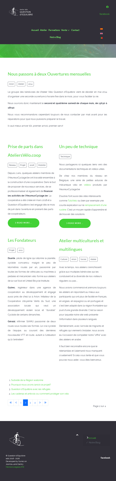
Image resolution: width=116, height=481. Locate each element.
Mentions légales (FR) (15, 467)
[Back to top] (77, 434)
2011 (21, 250)
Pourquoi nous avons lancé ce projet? (31, 384)
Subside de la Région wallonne (27, 380)
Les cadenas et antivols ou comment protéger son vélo (40, 393)
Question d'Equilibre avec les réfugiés (30, 389)
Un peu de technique (78, 146)
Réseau (12, 165)
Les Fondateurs (22, 240)
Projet (22, 165)
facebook (105, 457)
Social (83, 259)
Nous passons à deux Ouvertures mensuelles (49, 74)
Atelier (21, 84)
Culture (63, 259)
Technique (65, 156)
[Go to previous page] (16, 402)
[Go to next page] (39, 402)
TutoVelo (72, 200)
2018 (32, 165)
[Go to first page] (11, 402)
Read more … (24, 223)
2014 (30, 84)
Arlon (11, 84)
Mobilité (42, 165)
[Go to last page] (45, 402)
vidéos (87, 184)
